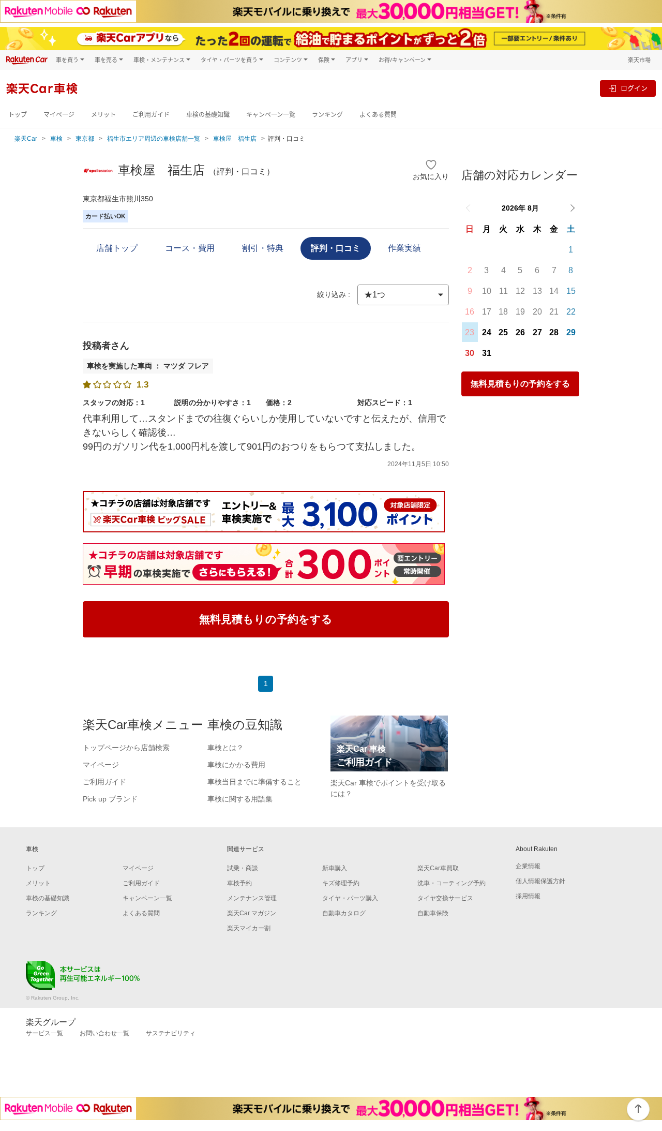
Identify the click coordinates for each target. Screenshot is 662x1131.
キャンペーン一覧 (270, 114)
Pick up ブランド (110, 799)
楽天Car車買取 (438, 868)
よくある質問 (378, 114)
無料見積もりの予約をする (520, 383)
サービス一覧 (44, 1033)
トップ (17, 114)
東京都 (85, 138)
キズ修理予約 (340, 883)
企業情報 (528, 866)
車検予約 (239, 883)
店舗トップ (117, 248)
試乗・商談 (242, 868)
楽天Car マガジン (251, 913)
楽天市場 (639, 60)
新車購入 (334, 868)
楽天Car (25, 138)
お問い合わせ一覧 (104, 1033)
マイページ (58, 114)
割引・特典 (262, 248)
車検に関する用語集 (240, 799)
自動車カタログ (344, 913)
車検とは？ (225, 747)
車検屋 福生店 (235, 138)
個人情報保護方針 (540, 881)
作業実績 (404, 248)
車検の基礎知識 (208, 114)
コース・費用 (190, 248)
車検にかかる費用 (236, 765)
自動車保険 (432, 913)
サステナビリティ (170, 1033)
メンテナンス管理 (252, 898)
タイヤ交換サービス (445, 898)
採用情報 (528, 896)
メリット (103, 114)
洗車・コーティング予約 (451, 883)
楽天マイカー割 (248, 928)
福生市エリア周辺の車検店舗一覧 (153, 138)
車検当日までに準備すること (254, 782)
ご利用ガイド (151, 114)
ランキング (327, 114)
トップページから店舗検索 (126, 747)
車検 (56, 138)
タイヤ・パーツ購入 (350, 898)
